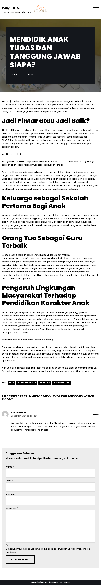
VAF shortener (19, 412)
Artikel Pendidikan (27, 383)
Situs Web (11, 494)
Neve (34, 582)
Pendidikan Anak (61, 383)
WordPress (64, 582)
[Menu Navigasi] (96, 9)
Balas (95, 414)
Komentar (12, 508)
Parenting (45, 383)
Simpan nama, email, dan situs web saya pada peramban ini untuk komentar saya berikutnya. (48, 550)
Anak (11, 383)
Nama (10, 466)
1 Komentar (28, 74)
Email (9, 480)
